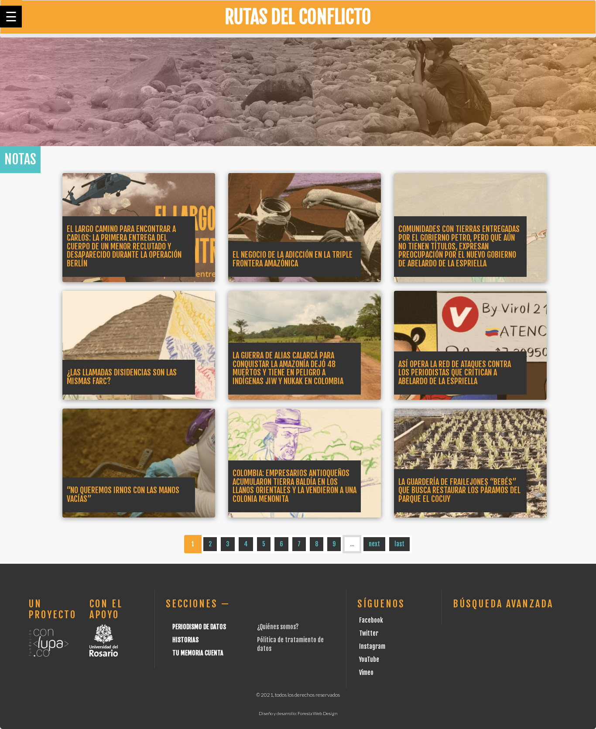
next (374, 544)
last (399, 544)
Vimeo (366, 672)
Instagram (372, 646)
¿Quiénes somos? (277, 626)
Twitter (368, 633)
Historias (185, 640)
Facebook (371, 620)
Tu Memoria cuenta (197, 653)
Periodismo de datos (199, 626)
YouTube (369, 659)
